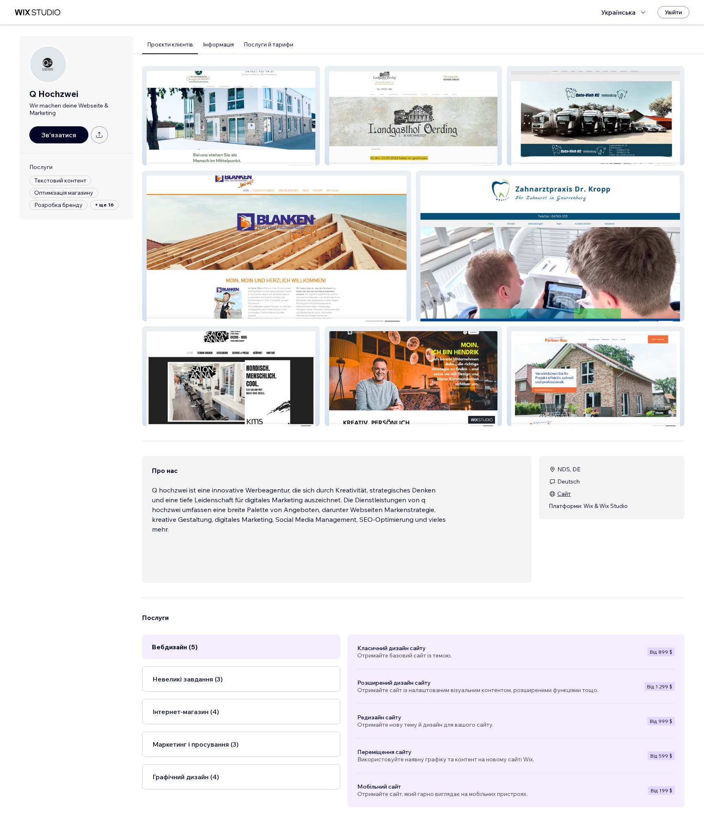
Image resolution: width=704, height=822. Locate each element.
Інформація (218, 44)
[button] (231, 115)
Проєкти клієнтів (170, 44)
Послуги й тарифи (268, 44)
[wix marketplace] (37, 12)
